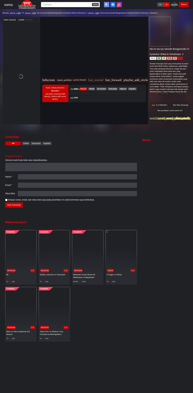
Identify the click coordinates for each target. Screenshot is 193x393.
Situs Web (10, 193)
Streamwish (36, 143)
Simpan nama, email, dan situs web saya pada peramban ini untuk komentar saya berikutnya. (51, 200)
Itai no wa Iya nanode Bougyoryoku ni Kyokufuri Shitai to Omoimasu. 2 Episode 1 (129, 13)
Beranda (6, 13)
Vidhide (26, 143)
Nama (8, 177)
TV (23, 13)
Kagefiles (47, 143)
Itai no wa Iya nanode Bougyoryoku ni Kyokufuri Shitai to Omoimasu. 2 (62, 13)
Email (8, 185)
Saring (95, 4)
